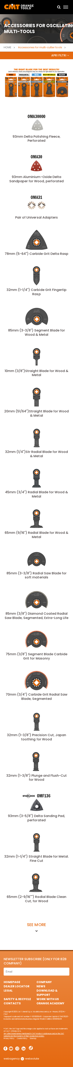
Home (7, 47)
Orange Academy (50, 1003)
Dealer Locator (16, 986)
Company (44, 982)
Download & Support (47, 993)
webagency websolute (21, 1059)
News (40, 986)
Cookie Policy (22, 1038)
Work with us (47, 999)
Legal (8, 991)
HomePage (12, 982)
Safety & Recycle (17, 999)
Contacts (12, 1003)
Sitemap (33, 1038)
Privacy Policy (9, 1038)
